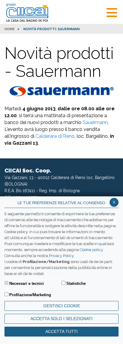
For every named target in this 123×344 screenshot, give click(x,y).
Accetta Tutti (61, 331)
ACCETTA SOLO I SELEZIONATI (61, 318)
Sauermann (95, 122)
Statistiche (76, 283)
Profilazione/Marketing (30, 295)
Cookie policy (91, 249)
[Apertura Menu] (112, 12)
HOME (9, 29)
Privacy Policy (61, 255)
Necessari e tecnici (26, 283)
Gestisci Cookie (61, 305)
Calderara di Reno (55, 136)
